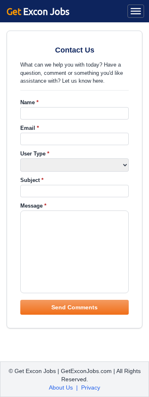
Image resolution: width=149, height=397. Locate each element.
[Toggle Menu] (135, 11)
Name (29, 102)
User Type (34, 154)
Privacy (90, 387)
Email (29, 128)
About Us (61, 387)
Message (33, 206)
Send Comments (74, 307)
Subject (31, 180)
